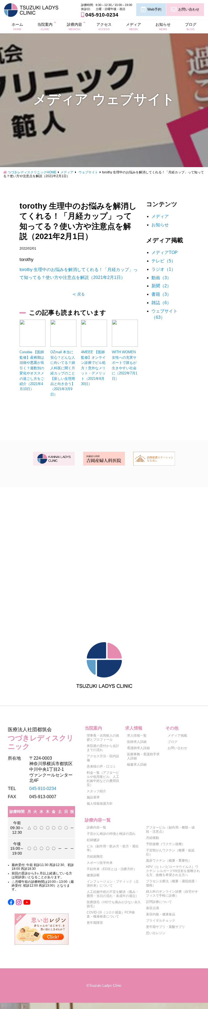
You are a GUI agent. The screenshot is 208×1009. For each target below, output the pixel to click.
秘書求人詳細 (137, 764)
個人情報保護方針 (100, 803)
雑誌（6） (161, 302)
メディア (133, 26)
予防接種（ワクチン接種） (165, 844)
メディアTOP (164, 252)
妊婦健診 (93, 840)
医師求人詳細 (137, 741)
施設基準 (93, 797)
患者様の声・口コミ (101, 766)
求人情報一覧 (137, 735)
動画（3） (161, 277)
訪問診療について (159, 901)
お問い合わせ (188, 9)
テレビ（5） (163, 261)
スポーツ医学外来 (100, 862)
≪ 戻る (78, 294)
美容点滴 (152, 908)
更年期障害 (95, 922)
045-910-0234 (101, 15)
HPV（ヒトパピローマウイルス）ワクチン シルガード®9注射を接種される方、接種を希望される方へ (173, 871)
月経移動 (152, 837)
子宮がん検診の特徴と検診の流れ (111, 833)
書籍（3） (161, 294)
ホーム (17, 26)
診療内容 (74, 26)
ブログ (190, 26)
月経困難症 (95, 856)
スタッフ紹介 (96, 791)
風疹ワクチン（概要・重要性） (168, 860)
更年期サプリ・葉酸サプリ (165, 926)
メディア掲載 (177, 735)
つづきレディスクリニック (41, 738)
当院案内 (45, 26)
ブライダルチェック (160, 920)
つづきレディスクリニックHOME (32, 172)
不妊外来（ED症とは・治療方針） (112, 869)
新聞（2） (161, 286)
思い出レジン (155, 933)
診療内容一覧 (96, 827)
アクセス (104, 26)
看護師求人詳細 (138, 748)
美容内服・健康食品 (160, 914)
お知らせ (163, 26)
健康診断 (93, 875)
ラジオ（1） (163, 269)
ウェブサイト (88, 172)
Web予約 (154, 9)
